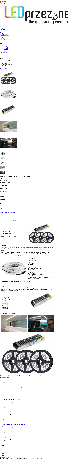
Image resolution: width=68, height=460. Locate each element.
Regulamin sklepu (4, 442)
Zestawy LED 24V (5, 50)
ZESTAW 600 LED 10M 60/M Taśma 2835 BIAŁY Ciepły (11, 387)
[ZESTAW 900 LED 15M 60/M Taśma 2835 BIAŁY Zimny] (8, 85)
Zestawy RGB (6, 49)
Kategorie (1, 43)
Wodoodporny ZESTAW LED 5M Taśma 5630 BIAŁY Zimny (12, 437)
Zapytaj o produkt (3, 212)
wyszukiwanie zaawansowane (4, 35)
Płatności (3, 451)
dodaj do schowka (3, 205)
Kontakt (1, 58)
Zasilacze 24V (4, 54)
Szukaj (3, 455)
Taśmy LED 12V (4, 51)
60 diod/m (7, 46)
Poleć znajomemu (8, 212)
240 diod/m (7, 48)
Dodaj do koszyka (3, 203)
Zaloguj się (3, 28)
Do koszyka (12, 389)
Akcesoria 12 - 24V (5, 55)
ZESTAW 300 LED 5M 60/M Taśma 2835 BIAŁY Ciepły (11, 412)
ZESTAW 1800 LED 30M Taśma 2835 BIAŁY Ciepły (10, 399)
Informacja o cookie (5, 443)
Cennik (1, 67)
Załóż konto (4, 29)
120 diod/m (7, 47)
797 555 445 (2, 0)
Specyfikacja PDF (13, 212)
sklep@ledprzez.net (3, 1)
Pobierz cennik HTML (3, 68)
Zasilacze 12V (4, 53)
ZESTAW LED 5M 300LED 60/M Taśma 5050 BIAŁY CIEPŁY (12, 424)
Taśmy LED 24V (4, 52)
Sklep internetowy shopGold (4, 457)
